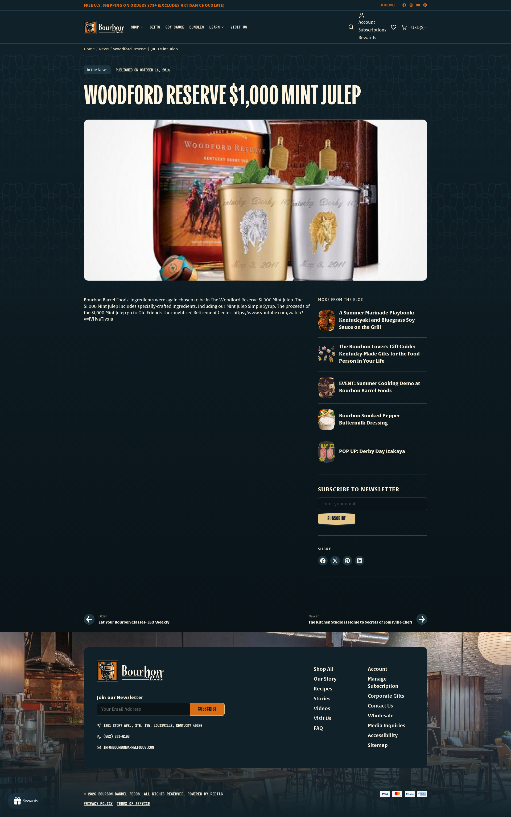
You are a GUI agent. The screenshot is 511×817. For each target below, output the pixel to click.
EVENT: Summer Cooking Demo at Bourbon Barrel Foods (379, 387)
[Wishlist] (393, 27)
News (104, 49)
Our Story (325, 679)
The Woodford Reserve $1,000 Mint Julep (252, 300)
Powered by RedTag (205, 793)
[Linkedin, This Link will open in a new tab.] (359, 560)
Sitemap (378, 745)
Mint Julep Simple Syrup (250, 306)
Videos (322, 708)
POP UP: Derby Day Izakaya (372, 451)
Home (89, 49)
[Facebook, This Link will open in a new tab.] (323, 560)
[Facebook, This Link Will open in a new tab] (404, 5)
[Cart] (404, 27)
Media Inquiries (386, 725)
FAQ (318, 728)
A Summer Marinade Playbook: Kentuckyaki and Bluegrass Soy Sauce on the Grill (377, 320)
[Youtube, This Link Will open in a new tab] (418, 5)
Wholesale (388, 5)
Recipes (323, 689)
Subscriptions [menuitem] (372, 30)
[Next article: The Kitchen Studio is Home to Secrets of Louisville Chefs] (422, 619)
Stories (322, 698)
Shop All (323, 669)
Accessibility (383, 735)
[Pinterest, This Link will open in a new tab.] (347, 560)
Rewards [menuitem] (367, 38)
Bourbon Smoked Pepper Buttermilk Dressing (369, 419)
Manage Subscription (383, 682)
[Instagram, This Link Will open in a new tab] (411, 5)
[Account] (372, 15)
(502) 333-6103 (117, 736)
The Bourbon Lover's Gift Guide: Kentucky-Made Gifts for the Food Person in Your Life (379, 354)
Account (377, 669)
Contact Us (380, 706)
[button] (351, 27)
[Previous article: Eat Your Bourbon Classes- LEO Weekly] (89, 619)
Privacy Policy (98, 803)
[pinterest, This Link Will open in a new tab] (425, 5)
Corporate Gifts (386, 696)
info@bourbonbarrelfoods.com (129, 747)
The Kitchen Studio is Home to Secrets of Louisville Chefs (360, 622)
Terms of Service (133, 803)
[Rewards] (26, 801)
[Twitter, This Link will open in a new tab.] (335, 560)
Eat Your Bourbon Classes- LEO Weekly (133, 622)
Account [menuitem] (366, 22)
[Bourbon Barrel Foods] (104, 27)
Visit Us (322, 718)
